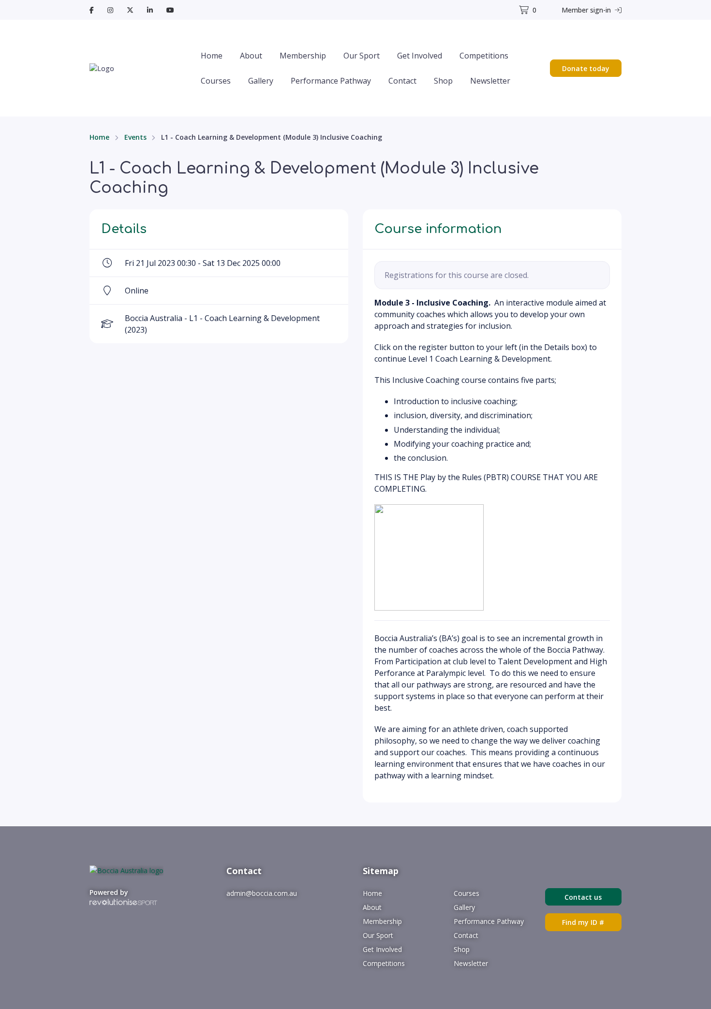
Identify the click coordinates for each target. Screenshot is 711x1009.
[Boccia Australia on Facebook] (91, 10)
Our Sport (361, 55)
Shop (443, 80)
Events (135, 137)
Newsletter (490, 80)
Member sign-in (587, 10)
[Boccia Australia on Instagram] (110, 10)
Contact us (583, 897)
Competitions (483, 55)
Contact (402, 80)
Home (211, 55)
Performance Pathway (331, 80)
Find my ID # (583, 922)
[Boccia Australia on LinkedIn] (150, 10)
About (251, 55)
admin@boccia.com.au (261, 893)
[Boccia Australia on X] (130, 10)
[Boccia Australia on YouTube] (170, 10)
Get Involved (419, 55)
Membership (303, 55)
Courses (216, 80)
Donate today (585, 68)
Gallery (260, 80)
